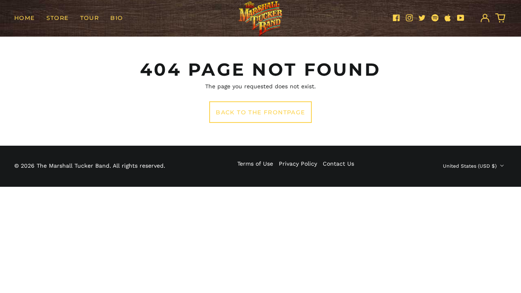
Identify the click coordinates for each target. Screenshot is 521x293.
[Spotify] (435, 18)
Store (57, 18)
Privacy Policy (298, 163)
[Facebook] (396, 18)
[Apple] (447, 18)
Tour (89, 18)
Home (24, 18)
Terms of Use (255, 163)
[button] (500, 17)
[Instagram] (409, 18)
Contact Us (338, 163)
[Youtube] (460, 18)
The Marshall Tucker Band (73, 165)
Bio (116, 18)
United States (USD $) (470, 166)
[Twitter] (422, 18)
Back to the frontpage (260, 112)
